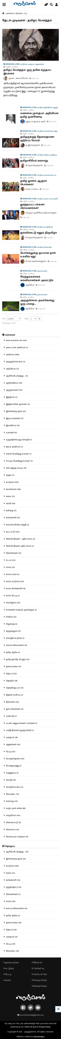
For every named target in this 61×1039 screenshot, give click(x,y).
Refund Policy (40, 986)
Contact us (38, 968)
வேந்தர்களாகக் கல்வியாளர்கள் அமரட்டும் (36, 279)
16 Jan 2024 (46, 145)
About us (37, 963)
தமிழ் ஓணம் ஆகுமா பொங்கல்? (33, 183)
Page (26, 318)
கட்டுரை (9, 968)
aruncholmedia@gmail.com (31, 1015)
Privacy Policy (40, 980)
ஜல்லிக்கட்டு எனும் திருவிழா (38, 233)
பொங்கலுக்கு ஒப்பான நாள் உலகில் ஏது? (38, 255)
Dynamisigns (39, 1036)
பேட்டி (8, 974)
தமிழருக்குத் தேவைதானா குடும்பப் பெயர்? (37, 139)
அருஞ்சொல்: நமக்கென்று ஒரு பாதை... (37, 302)
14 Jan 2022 (53, 261)
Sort (3, 318)
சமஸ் (7, 980)
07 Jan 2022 (41, 285)
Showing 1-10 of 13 (9, 323)
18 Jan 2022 (25, 217)
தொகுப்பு (9, 846)
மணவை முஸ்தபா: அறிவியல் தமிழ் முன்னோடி (39, 115)
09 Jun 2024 (52, 121)
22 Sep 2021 (41, 308)
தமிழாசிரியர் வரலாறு (34, 160)
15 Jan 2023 (45, 189)
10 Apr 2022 (35, 78)
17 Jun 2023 (49, 165)
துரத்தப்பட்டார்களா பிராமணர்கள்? (32, 206)
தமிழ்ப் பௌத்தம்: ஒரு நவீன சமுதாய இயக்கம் (27, 72)
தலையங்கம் (11, 963)
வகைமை (9, 335)
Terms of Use (40, 974)
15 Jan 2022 (49, 237)
